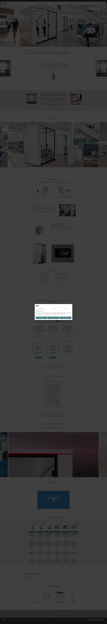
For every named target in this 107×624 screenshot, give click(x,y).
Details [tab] (53, 308)
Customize (53, 317)
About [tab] (66, 308)
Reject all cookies (41, 317)
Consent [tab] (41, 308)
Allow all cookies (65, 317)
